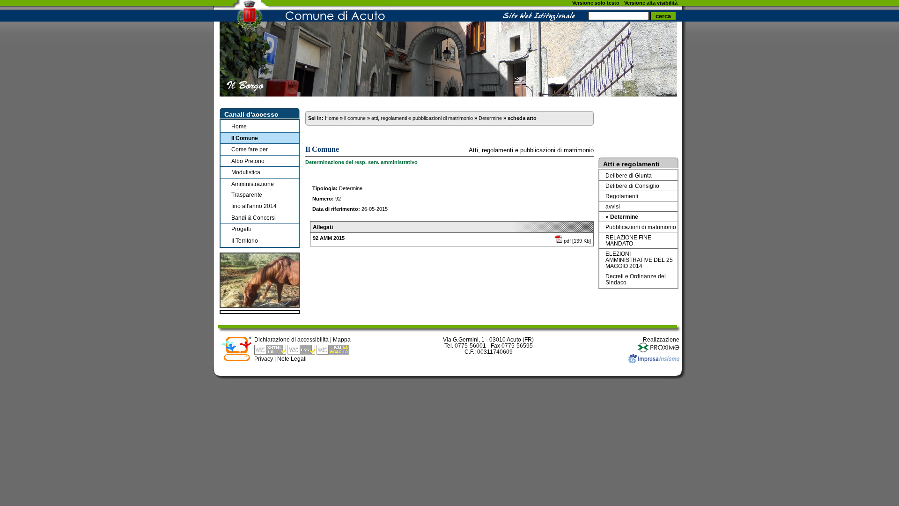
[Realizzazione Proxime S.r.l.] (658, 351)
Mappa (342, 339)
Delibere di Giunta (628, 175)
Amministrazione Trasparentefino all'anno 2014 (254, 195)
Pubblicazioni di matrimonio (640, 227)
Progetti (241, 229)
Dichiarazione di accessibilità (291, 339)
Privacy (263, 359)
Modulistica (245, 172)
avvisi (612, 206)
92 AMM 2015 (329, 238)
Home (239, 126)
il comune (355, 118)
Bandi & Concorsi (253, 218)
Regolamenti (621, 196)
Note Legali (292, 359)
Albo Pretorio (248, 161)
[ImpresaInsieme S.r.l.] (653, 361)
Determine (490, 118)
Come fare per (249, 149)
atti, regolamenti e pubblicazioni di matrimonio (422, 118)
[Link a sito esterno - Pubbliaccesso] (236, 360)
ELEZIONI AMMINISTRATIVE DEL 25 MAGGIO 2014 (639, 260)
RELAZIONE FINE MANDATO (628, 240)
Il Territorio (244, 241)
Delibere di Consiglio (632, 186)
